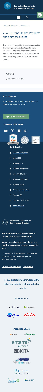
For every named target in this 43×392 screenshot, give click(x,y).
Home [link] (5, 26)
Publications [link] (23, 26)
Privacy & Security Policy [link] (11, 267)
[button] (19, 17)
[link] (40, 15)
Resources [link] (13, 26)
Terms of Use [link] (28, 267)
